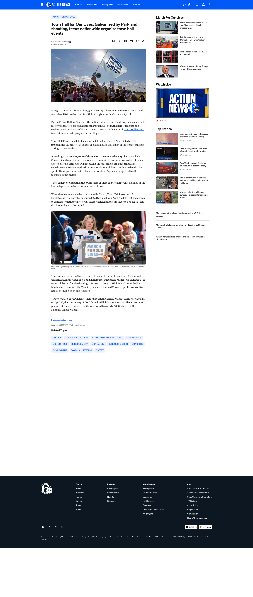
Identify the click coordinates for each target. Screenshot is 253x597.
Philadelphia (91, 4)
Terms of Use (114, 537)
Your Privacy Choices (59, 537)
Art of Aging (148, 514)
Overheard (147, 505)
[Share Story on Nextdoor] (131, 41)
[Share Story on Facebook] (113, 41)
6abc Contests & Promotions (199, 497)
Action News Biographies (198, 493)
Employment (192, 510)
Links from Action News (153, 510)
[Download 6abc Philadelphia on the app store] (191, 527)
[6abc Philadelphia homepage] (58, 5)
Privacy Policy (45, 537)
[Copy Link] (143, 41)
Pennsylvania (107, 4)
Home (78, 488)
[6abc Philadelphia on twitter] (49, 527)
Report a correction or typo (61, 320)
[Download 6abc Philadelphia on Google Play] (205, 527)
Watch (79, 501)
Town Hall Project (134, 129)
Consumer (147, 497)
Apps (78, 510)
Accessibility (192, 505)
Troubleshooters (150, 493)
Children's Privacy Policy (77, 537)
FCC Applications (160, 537)
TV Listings (192, 501)
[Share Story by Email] (137, 41)
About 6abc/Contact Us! (197, 488)
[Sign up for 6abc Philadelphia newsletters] (62, 527)
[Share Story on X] (119, 41)
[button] (42, 4)
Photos (79, 505)
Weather (80, 493)
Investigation (148, 488)
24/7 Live (77, 4)
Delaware (136, 4)
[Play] (182, 103)
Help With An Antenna (197, 518)
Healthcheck (148, 501)
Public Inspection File (144, 537)
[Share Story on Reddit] (125, 41)
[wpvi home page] (46, 488)
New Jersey (122, 4)
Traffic (79, 497)
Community (192, 514)
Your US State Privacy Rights (98, 537)
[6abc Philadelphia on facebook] (43, 527)
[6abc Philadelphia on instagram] (56, 527)
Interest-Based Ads (128, 537)
